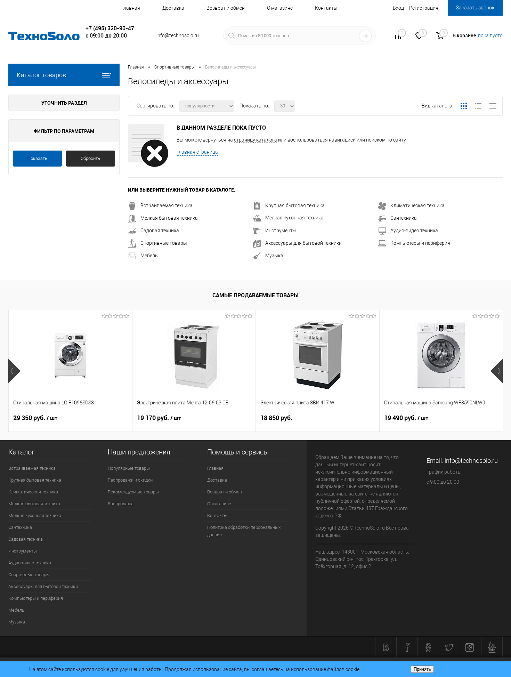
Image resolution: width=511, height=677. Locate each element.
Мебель (149, 255)
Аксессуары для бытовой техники (303, 243)
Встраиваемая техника (166, 205)
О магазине (280, 8)
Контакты (326, 8)
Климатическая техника (417, 205)
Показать (37, 158)
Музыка (274, 255)
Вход (398, 8)
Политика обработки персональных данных (244, 531)
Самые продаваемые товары (255, 295)
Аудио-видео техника (414, 230)
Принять (422, 669)
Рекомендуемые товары (133, 491)
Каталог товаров (41, 75)
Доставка (173, 8)
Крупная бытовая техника (295, 205)
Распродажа (120, 503)
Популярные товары (129, 468)
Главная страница (197, 152)
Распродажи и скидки (130, 480)
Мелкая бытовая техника (169, 218)
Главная (130, 8)
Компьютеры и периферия (420, 243)
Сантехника (403, 218)
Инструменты (281, 230)
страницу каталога (255, 140)
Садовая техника (159, 230)
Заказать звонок (475, 7)
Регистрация (423, 8)
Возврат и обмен (225, 8)
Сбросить (90, 158)
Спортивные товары (163, 243)
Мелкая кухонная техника (294, 217)
